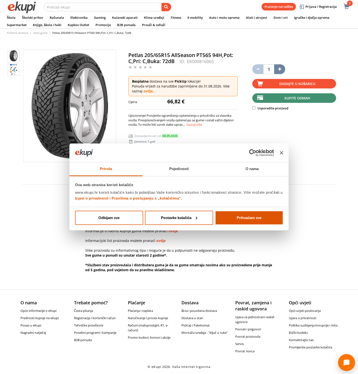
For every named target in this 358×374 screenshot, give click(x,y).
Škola (11, 17)
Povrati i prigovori (248, 329)
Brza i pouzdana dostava (199, 310)
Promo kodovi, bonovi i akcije (149, 337)
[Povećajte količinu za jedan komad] (279, 69)
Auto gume (40, 33)
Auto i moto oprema (224, 17)
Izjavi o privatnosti (92, 198)
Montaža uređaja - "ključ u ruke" (204, 332)
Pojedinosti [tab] (179, 169)
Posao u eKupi (30, 325)
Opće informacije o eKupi (38, 310)
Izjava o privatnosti (302, 318)
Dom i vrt (280, 17)
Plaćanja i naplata (140, 310)
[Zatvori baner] (281, 152)
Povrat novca (244, 351)
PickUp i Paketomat (195, 325)
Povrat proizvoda (247, 336)
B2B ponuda (126, 25)
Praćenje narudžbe (278, 6)
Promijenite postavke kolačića (310, 347)
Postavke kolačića (176, 218)
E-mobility (195, 17)
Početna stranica (17, 33)
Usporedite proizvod (272, 108)
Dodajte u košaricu (297, 83)
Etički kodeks (298, 332)
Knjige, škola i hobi (47, 25)
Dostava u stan (192, 318)
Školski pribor (32, 17)
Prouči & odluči (153, 25)
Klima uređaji (154, 17)
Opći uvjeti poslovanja (305, 310)
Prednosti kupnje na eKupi (39, 318)
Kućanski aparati (125, 17)
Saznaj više (194, 124)
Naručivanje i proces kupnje (148, 318)
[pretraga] (166, 7)
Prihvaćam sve (249, 218)
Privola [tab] (106, 169)
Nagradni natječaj (33, 332)
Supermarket (17, 25)
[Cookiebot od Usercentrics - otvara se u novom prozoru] (252, 152)
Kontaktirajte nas (301, 340)
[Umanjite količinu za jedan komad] (257, 69)
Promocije (103, 25)
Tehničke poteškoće (88, 325)
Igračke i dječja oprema (312, 17)
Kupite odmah (297, 98)
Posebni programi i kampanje (95, 332)
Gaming (100, 17)
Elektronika (79, 17)
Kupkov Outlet (78, 25)
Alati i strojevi (256, 17)
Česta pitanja (83, 310)
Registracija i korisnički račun (95, 318)
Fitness (176, 17)
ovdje (148, 91)
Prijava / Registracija (321, 6)
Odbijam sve (109, 218)
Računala (57, 17)
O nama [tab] (252, 169)
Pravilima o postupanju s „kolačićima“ (146, 198)
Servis (239, 344)
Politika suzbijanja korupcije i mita (313, 325)
